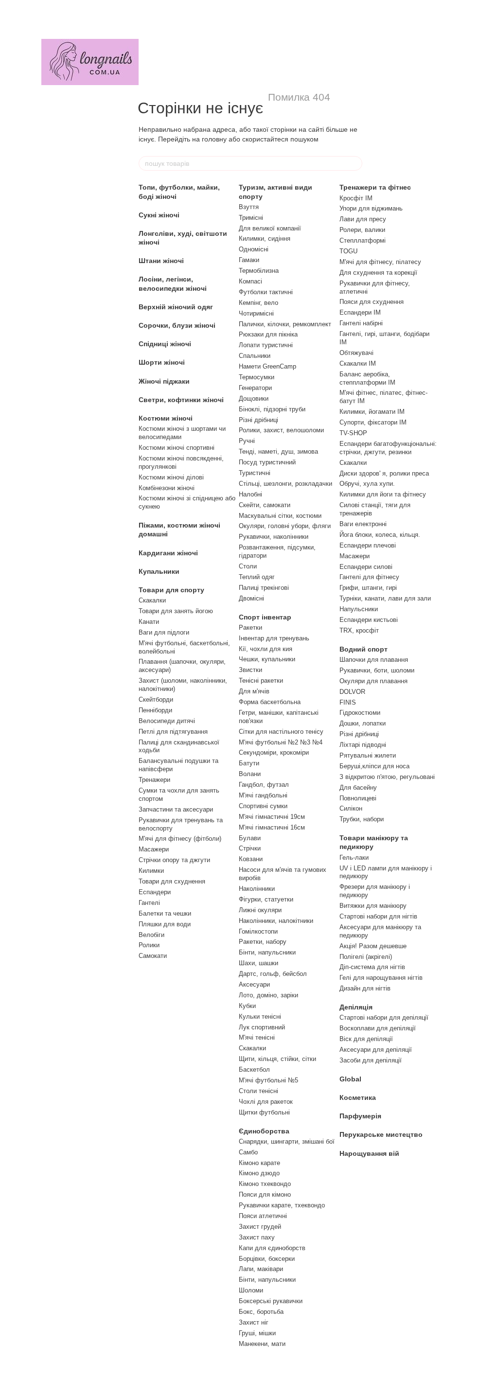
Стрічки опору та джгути (174, 860)
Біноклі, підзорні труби (272, 409)
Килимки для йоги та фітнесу (382, 494)
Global (350, 1079)
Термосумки (256, 377)
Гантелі (149, 902)
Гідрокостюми (359, 712)
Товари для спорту (171, 590)
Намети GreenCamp (267, 366)
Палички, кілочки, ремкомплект (285, 324)
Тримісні (251, 217)
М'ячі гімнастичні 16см (272, 827)
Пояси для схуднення (371, 301)
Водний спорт (363, 649)
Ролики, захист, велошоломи (281, 430)
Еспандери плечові (367, 545)
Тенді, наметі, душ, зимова (278, 451)
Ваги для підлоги (164, 632)
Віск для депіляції (366, 1039)
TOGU (348, 251)
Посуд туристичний (267, 462)
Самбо (248, 1152)
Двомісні (251, 598)
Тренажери (154, 779)
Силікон (350, 808)
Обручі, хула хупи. (367, 483)
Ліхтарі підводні (362, 744)
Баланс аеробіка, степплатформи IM (367, 378)
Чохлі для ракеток (266, 1101)
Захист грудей (260, 1226)
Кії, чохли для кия (265, 649)
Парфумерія (360, 1116)
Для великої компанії (270, 228)
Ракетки (250, 627)
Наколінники (257, 888)
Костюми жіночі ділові (171, 477)
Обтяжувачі (356, 352)
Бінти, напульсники (267, 952)
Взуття (249, 207)
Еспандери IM (360, 312)
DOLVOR (352, 691)
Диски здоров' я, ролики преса (384, 473)
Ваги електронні (363, 524)
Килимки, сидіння (264, 238)
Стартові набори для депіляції (383, 1017)
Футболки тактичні (266, 292)
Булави (250, 838)
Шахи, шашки (258, 963)
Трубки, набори (361, 819)
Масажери (154, 849)
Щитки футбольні (264, 1112)
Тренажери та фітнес (375, 187)
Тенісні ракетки (261, 680)
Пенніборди (155, 710)
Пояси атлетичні (263, 1216)
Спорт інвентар (265, 617)
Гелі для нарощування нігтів (381, 977)
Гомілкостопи (258, 931)
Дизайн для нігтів (365, 988)
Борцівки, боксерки (267, 1258)
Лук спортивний (262, 1027)
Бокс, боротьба (261, 1311)
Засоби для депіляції (370, 1060)
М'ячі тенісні (257, 1037)
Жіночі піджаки (164, 381)
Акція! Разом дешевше (373, 946)
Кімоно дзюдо (259, 1173)
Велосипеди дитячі (167, 721)
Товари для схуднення (172, 881)
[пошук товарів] (354, 163)
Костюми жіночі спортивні (176, 447)
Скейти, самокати (264, 505)
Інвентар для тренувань (274, 638)
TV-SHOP (353, 433)
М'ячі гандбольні (263, 795)
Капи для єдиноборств (272, 1248)
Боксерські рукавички (270, 1301)
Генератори (255, 387)
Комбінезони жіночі (167, 488)
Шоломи (251, 1290)
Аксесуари (254, 984)
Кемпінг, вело (258, 302)
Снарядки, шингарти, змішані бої (287, 1141)
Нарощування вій (369, 1153)
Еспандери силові (365, 566)
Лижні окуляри (260, 910)
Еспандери (155, 892)
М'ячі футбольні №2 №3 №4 (280, 742)
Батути (249, 763)
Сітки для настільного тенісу (281, 731)
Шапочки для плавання (373, 659)
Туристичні (254, 473)
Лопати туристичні (266, 345)
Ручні (247, 440)
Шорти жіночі (162, 362)
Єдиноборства (264, 1131)
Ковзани (251, 859)
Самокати (153, 955)
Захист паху (257, 1237)
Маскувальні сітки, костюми (280, 515)
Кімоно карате (259, 1163)
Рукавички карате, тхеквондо (282, 1205)
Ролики (149, 945)
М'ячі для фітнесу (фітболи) (180, 838)
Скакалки (152, 600)
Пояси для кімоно (265, 1194)
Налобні (250, 494)
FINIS (347, 702)
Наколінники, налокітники (276, 920)
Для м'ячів (254, 691)
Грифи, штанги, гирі (368, 587)
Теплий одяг (257, 577)
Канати (149, 621)
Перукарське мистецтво (381, 1134)
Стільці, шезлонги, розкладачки (285, 483)
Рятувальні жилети (367, 755)
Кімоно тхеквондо (265, 1183)
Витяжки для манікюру (373, 905)
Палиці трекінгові (264, 587)
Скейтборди (156, 699)
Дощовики (253, 398)
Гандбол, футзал (264, 784)
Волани (250, 774)
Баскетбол (254, 1069)
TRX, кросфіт (359, 630)
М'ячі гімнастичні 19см (272, 816)
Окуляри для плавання (373, 681)
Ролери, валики (362, 229)
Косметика (357, 1097)
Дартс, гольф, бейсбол (273, 973)
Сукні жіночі (159, 215)
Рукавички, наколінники (273, 536)
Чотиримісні (256, 313)
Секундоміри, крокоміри (274, 752)
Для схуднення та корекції (378, 272)
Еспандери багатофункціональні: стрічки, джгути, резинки (388, 448)
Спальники (254, 355)
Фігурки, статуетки (266, 899)
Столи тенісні (258, 1091)
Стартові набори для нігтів (378, 916)
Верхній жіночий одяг (176, 307)
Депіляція (356, 1007)
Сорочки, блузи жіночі (177, 325)
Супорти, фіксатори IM (373, 422)
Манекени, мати (262, 1343)
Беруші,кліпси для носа (374, 766)
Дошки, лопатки (362, 723)
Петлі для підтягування (173, 731)
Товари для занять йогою (176, 611)
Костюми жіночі (166, 418)
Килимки (151, 870)
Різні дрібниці (258, 420)
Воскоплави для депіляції (377, 1028)
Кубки (247, 1005)
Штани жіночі (161, 261)
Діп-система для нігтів (372, 967)
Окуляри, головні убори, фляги (285, 526)
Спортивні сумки (263, 806)
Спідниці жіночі (165, 344)
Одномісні (253, 249)
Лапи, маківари (261, 1269)
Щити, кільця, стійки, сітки (277, 1058)
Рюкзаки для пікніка (268, 334)
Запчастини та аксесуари (176, 809)
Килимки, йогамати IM (372, 411)
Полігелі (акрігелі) (365, 956)
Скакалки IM (357, 363)
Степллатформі (362, 240)
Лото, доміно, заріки (268, 995)
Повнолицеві (357, 798)
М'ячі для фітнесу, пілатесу (380, 261)
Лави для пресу (362, 219)
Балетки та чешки (165, 913)
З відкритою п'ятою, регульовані (387, 776)
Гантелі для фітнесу (369, 577)
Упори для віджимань (371, 208)
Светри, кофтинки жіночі (181, 400)
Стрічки (250, 848)
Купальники (159, 571)
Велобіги (151, 934)
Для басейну (358, 787)
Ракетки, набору (262, 941)
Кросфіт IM (356, 198)
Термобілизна (259, 270)
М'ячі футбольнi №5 (268, 1080)
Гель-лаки (354, 857)
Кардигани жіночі (168, 553)
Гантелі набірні (361, 323)
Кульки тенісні (260, 1016)
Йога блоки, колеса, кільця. (379, 534)
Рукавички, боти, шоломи (376, 670)
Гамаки (249, 260)
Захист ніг (253, 1322)
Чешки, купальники (267, 659)
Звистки (250, 669)
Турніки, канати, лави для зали (385, 598)
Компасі (250, 281)
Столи (248, 566)
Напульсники (358, 609)
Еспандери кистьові (368, 619)
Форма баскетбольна (270, 702)
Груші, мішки (257, 1333)
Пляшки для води (165, 924)
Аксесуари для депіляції (375, 1049)
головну (214, 139)
